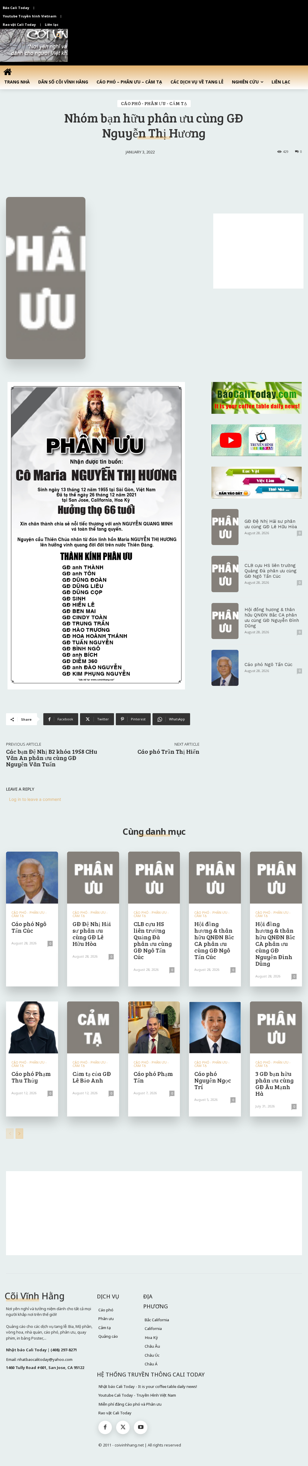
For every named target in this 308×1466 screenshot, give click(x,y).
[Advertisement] (258, 251)
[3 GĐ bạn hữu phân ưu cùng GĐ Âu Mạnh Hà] (276, 1027)
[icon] (7, 71)
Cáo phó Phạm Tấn (153, 1076)
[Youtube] (140, 1427)
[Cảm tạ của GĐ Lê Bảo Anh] (93, 1027)
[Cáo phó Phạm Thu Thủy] (32, 1027)
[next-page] (19, 1133)
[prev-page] (10, 1133)
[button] (59, 36)
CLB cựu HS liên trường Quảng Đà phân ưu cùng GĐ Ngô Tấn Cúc (271, 571)
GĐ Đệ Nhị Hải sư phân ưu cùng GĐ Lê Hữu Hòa (271, 524)
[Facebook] (105, 1427)
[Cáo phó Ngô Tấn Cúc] (225, 668)
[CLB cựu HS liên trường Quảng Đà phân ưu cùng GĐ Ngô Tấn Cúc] (225, 574)
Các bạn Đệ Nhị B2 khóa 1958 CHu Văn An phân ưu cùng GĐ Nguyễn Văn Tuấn (51, 757)
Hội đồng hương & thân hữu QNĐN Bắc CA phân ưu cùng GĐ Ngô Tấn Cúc (214, 940)
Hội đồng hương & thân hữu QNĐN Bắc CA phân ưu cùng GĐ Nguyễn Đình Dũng (272, 618)
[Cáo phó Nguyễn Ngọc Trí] (215, 1027)
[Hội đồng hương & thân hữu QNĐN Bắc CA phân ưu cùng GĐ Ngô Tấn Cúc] (215, 878)
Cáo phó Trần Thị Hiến (168, 751)
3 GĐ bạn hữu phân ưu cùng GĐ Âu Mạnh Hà (274, 1083)
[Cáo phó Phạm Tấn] (154, 1027)
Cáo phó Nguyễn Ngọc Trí (212, 1080)
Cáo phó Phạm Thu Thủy (31, 1076)
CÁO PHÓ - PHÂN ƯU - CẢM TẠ (154, 103)
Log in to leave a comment (35, 799)
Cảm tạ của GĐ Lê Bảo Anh (91, 1076)
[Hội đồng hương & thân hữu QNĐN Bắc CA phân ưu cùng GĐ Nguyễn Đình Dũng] (225, 621)
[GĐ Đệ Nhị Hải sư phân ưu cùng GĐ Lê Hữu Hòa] (225, 527)
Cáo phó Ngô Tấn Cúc (268, 664)
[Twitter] (123, 1427)
